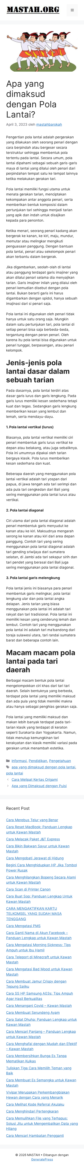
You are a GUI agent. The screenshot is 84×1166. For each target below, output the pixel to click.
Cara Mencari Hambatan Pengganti (35, 1136)
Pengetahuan (60, 761)
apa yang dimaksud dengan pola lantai (43, 767)
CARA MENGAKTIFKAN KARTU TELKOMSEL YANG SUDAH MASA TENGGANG (34, 913)
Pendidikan (38, 761)
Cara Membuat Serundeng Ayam (33, 1013)
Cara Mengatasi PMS (23, 926)
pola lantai (14, 773)
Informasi (19, 761)
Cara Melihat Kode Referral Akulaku (35, 1104)
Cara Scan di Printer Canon (28, 889)
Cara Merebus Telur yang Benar (32, 820)
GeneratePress (42, 1159)
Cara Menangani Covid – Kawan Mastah (39, 1006)
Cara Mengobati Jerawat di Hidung (35, 858)
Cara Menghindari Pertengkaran (32, 1111)
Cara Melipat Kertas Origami (35, 780)
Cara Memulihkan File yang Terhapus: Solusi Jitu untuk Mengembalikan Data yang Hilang (42, 1123)
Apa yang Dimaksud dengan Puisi (39, 786)
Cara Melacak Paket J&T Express (33, 839)
